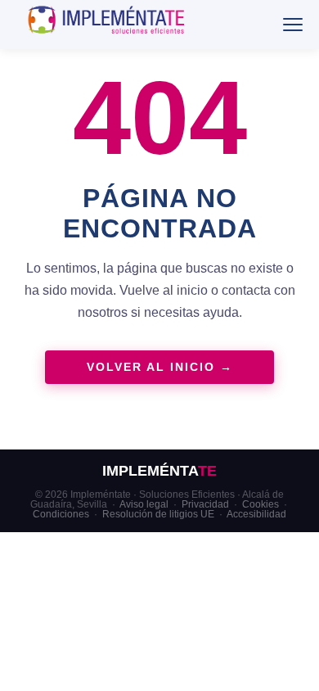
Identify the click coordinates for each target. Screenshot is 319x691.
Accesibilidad (256, 514)
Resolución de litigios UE (158, 514)
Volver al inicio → (160, 367)
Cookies (260, 504)
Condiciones (61, 514)
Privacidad (205, 504)
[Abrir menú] (293, 24)
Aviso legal (143, 504)
